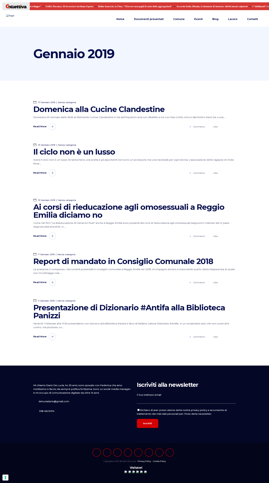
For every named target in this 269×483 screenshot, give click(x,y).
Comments (199, 126)
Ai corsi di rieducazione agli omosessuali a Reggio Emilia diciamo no (128, 211)
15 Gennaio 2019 (46, 145)
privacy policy (199, 410)
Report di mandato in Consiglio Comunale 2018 (123, 261)
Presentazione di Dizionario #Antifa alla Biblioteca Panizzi (129, 311)
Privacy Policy (144, 461)
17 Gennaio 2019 (46, 102)
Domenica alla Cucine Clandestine (99, 109)
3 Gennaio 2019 (46, 300)
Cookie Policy (159, 461)
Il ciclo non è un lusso (74, 152)
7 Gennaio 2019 (46, 254)
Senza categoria (67, 102)
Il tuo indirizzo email (149, 394)
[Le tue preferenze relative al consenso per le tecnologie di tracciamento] (5, 478)
